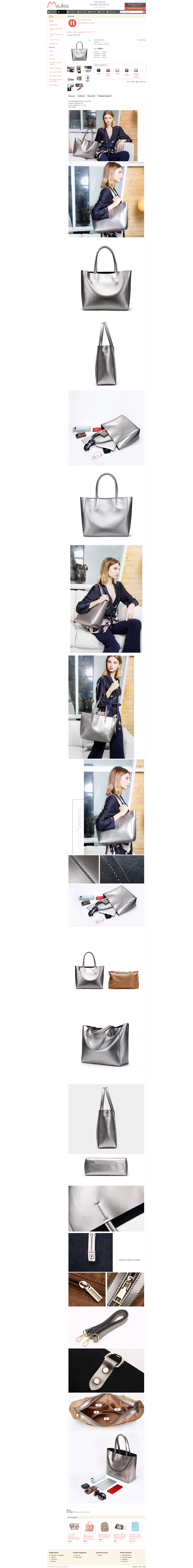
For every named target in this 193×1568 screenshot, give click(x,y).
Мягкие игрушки (53, 85)
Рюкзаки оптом (53, 43)
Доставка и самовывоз (57, 1555)
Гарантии (54, 1559)
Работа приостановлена (85, 19)
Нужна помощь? (100, 2)
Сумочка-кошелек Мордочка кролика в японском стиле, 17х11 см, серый (120, 1537)
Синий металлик (126, 74)
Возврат (53, 1561)
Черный (99, 73)
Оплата (93, 12)
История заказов (127, 1557)
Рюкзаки (51, 55)
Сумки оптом (53, 25)
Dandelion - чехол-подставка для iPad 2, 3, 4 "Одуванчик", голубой (135, 1537)
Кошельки (52, 59)
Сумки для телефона (55, 68)
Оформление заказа (135, 8)
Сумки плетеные (54, 40)
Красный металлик (108, 74)
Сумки (51, 51)
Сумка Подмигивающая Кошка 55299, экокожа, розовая (89, 1537)
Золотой (117, 73)
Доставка (83, 12)
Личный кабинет (140, 1)
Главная (53, 12)
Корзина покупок (135, 4)
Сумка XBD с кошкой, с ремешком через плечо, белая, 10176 (74, 1537)
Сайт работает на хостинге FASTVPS (58, 1566)
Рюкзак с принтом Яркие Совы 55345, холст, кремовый (104, 1536)
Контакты (112, 12)
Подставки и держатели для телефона (56, 80)
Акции (102, 12)
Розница (72, 12)
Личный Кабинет (127, 1555)
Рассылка (125, 1561)
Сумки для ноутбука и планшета (55, 63)
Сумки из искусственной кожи (57, 35)
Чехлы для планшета (55, 76)
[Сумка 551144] (79, 51)
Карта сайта (78, 1557)
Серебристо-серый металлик (136, 75)
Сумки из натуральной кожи (56, 29)
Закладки (124, 1559)
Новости (71, 16)
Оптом (62, 12)
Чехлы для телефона (55, 72)
